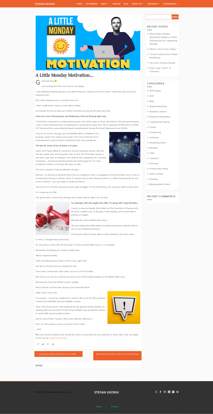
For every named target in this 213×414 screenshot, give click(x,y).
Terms (99, 406)
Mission (116, 4)
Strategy (154, 179)
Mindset (154, 148)
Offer (152, 153)
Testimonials (169, 4)
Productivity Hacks (159, 168)
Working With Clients (160, 184)
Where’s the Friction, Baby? (163, 49)
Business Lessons (158, 111)
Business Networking (160, 116)
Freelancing (155, 132)
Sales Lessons (156, 174)
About (104, 4)
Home (79, 4)
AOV (152, 96)
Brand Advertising (158, 106)
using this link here (58, 338)
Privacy (114, 406)
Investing (154, 137)
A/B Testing (155, 90)
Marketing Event (158, 142)
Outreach (154, 158)
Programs (152, 4)
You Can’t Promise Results (162, 63)
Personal (154, 163)
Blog (126, 4)
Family (153, 127)
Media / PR (137, 4)
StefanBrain (92, 4)
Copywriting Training (159, 122)
